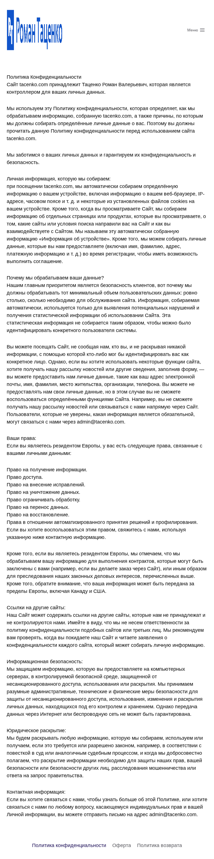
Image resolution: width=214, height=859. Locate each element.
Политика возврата (159, 845)
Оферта (121, 845)
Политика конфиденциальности (69, 845)
